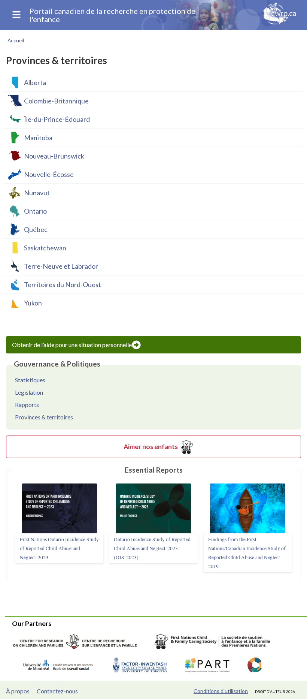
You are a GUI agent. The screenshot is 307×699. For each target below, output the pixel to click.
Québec (36, 229)
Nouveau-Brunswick (54, 156)
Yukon (33, 303)
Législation (29, 392)
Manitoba (38, 137)
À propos (18, 691)
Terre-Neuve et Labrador (61, 266)
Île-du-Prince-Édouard (57, 119)
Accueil (15, 40)
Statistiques (30, 379)
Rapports (27, 404)
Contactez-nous (57, 691)
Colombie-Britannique (56, 101)
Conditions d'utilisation (221, 691)
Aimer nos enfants (151, 447)
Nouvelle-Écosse (49, 174)
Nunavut (37, 193)
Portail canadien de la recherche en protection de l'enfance (112, 15)
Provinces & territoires (44, 417)
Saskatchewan (45, 248)
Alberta (35, 82)
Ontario (35, 211)
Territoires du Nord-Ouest (62, 284)
